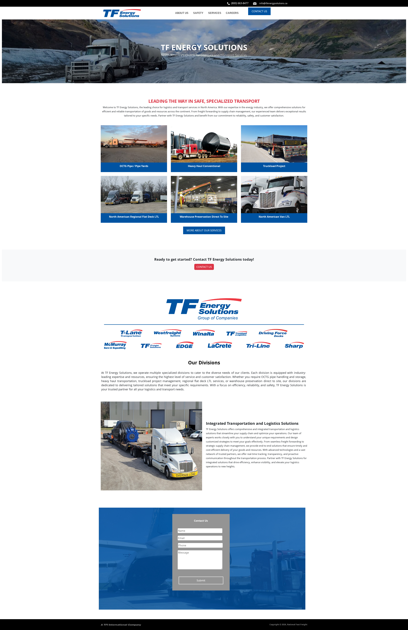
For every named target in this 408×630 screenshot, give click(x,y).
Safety (198, 13)
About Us (181, 13)
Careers (232, 13)
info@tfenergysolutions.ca (273, 3)
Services (214, 13)
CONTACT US (204, 267)
